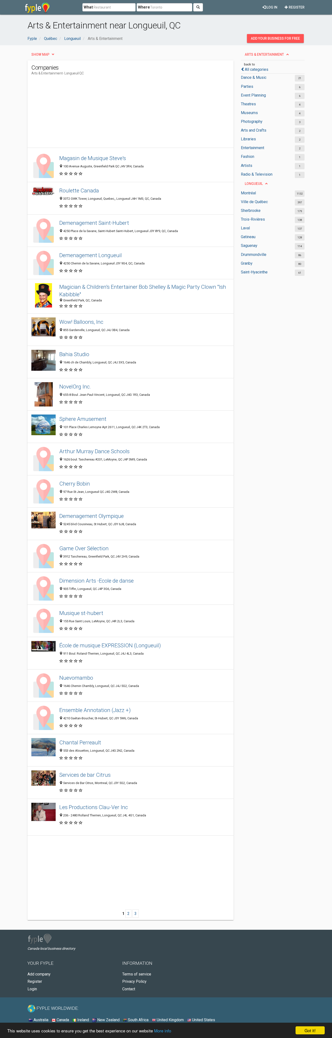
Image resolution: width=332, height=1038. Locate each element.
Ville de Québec (254, 201)
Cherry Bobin (74, 483)
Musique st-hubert (81, 613)
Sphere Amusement (82, 419)
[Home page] (37, 7)
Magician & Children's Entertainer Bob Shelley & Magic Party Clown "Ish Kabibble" (142, 291)
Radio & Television (256, 174)
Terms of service (136, 974)
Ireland (82, 1020)
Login (32, 989)
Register (296, 7)
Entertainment (252, 147)
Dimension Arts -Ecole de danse (96, 581)
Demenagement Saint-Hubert (94, 223)
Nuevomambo (76, 678)
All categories (256, 69)
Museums (249, 112)
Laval (245, 228)
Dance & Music (253, 77)
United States (203, 1020)
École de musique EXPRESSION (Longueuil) (110, 645)
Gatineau (248, 237)
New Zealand (108, 1020)
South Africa (138, 1020)
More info (162, 1031)
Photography (251, 121)
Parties (247, 86)
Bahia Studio (74, 354)
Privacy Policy (134, 981)
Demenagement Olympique (91, 516)
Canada (62, 1020)
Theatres (248, 104)
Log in (271, 7)
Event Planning (253, 95)
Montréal (248, 193)
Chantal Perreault (80, 742)
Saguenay (249, 245)
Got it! (310, 1030)
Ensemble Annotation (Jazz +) (95, 710)
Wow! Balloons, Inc (81, 322)
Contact (128, 989)
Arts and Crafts (253, 130)
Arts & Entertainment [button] (264, 54)
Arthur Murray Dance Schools (94, 451)
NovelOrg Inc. (75, 386)
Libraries (248, 139)
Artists (246, 165)
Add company (39, 974)
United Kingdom (170, 1020)
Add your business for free (275, 38)
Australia (40, 1020)
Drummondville (253, 254)
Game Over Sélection (84, 548)
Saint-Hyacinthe (254, 272)
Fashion (247, 156)
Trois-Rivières (253, 219)
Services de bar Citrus (85, 775)
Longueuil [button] (254, 184)
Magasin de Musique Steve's (92, 158)
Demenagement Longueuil (90, 255)
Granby (247, 263)
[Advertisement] (119, 114)
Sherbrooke (251, 210)
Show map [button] (40, 54)
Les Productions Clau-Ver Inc (93, 807)
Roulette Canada (79, 190)
